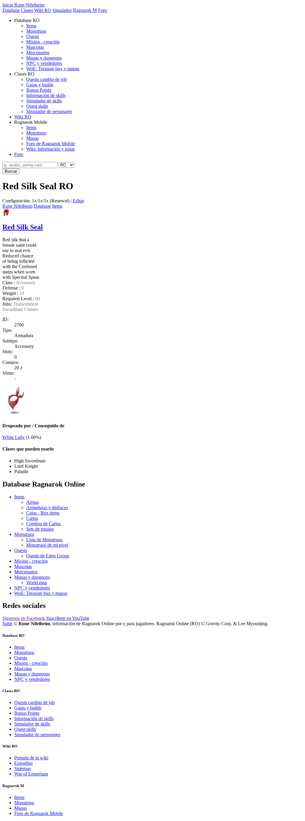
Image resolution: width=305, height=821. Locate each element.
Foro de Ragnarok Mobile (50, 143)
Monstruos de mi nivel (47, 545)
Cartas (32, 518)
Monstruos (36, 31)
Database (11, 10)
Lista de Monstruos (44, 539)
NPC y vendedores (44, 63)
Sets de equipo (40, 528)
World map (36, 582)
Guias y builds (39, 84)
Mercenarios (37, 52)
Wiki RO (42, 10)
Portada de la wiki (31, 757)
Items (31, 25)
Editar (78, 200)
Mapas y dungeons (44, 57)
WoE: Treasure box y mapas (52, 68)
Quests (32, 36)
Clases (27, 10)
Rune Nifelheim (17, 206)
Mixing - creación (43, 41)
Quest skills (37, 106)
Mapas (32, 138)
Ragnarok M (85, 10)
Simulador (62, 10)
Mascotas (35, 47)
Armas (32, 502)
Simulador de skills (44, 100)
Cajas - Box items (43, 512)
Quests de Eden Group (47, 555)
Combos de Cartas (43, 523)
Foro (102, 10)
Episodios (23, 763)
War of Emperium (31, 773)
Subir (7, 623)
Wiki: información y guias (50, 148)
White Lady (13, 437)
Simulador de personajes (49, 111)
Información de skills (46, 95)
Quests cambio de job (46, 79)
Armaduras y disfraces (47, 507)
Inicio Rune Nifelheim (23, 4)
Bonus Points (38, 90)
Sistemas (22, 768)
